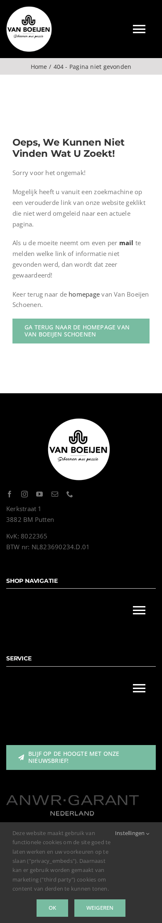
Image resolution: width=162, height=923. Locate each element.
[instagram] (24, 494)
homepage (84, 294)
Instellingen (130, 833)
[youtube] (39, 494)
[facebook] (9, 494)
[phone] (69, 494)
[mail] (55, 494)
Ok (52, 907)
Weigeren (100, 907)
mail (126, 243)
